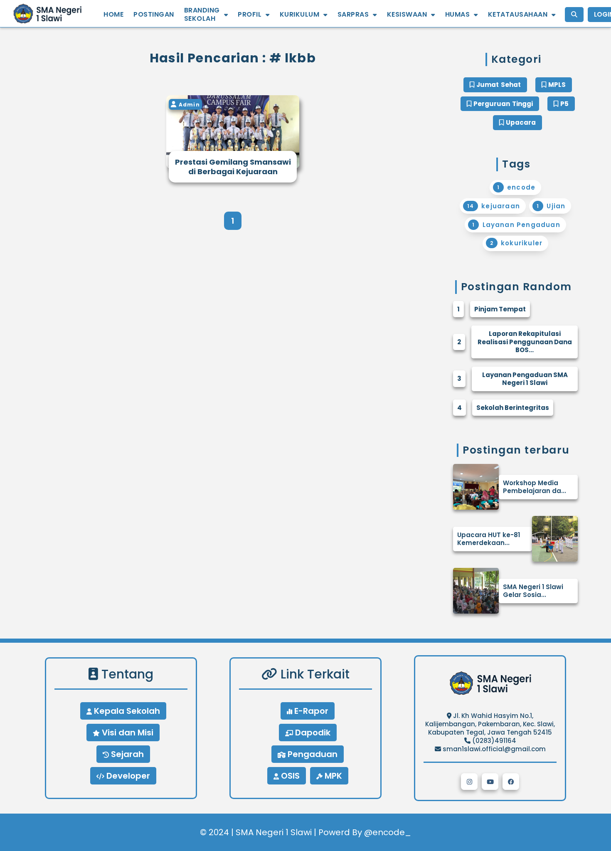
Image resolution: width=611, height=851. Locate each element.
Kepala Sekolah (126, 711)
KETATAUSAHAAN (518, 14)
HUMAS (457, 14)
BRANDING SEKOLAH (202, 14)
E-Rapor (310, 711)
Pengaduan (312, 754)
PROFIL (249, 14)
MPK (332, 776)
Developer (127, 776)
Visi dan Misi (126, 732)
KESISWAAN (407, 14)
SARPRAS (353, 14)
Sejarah (126, 754)
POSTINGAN (153, 14)
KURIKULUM (300, 14)
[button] (469, 781)
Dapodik (311, 732)
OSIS (289, 776)
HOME (113, 14)
